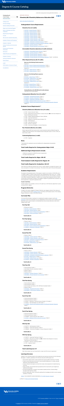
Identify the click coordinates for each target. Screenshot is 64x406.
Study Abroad (5, 60)
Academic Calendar (7, 43)
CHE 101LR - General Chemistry (30, 30)
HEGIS (22, 376)
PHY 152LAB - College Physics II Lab (31, 81)
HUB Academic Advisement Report (10, 65)
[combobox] (48, 13)
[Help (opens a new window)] (60, 16)
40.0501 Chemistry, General (47, 376)
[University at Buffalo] (9, 2)
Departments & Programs (8, 33)
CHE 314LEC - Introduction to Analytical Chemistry (34, 41)
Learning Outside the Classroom (9, 58)
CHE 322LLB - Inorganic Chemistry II (31, 52)
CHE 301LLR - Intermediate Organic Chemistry (33, 51)
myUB (4, 63)
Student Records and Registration (9, 53)
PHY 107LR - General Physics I (30, 84)
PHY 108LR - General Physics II (30, 85)
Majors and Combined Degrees (9, 28)
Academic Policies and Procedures (10, 40)
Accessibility (61, 398)
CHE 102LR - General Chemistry (30, 31)
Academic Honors (36, 191)
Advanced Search (6, 18)
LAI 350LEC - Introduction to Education (32, 99)
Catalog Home (6, 21)
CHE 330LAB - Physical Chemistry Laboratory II (33, 55)
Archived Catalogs (6, 23)
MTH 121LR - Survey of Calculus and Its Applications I (34, 65)
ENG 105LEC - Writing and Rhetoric (31, 213)
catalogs (18, 403)
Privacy (57, 398)
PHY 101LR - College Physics (29, 241)
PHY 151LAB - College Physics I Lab (31, 78)
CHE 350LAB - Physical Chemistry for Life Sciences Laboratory (36, 57)
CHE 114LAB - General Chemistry (30, 34)
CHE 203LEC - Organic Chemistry (31, 36)
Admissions (5, 51)
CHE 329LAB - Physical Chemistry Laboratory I (33, 54)
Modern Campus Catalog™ (42, 403)
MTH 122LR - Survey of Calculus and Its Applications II (35, 66)
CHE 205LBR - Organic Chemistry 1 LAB (32, 238)
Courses (4, 35)
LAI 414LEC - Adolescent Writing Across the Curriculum (35, 100)
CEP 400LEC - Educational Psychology (32, 96)
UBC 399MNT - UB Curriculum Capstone (32, 290)
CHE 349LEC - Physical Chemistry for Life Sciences (34, 46)
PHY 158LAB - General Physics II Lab (31, 87)
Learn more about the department (27, 21)
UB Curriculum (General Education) (10, 37)
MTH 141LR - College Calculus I (30, 69)
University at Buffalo (44, 398)
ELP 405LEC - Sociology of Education (31, 259)
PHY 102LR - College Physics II (30, 79)
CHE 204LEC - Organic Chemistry (31, 37)
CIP (41, 376)
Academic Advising (7, 56)
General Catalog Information (9, 25)
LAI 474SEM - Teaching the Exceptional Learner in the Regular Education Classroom (41, 102)
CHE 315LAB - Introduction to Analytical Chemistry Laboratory (36, 43)
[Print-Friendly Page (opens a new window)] (58, 16)
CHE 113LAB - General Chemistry (30, 33)
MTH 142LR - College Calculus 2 (30, 71)
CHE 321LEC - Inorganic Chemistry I (31, 44)
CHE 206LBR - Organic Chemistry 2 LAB (32, 40)
